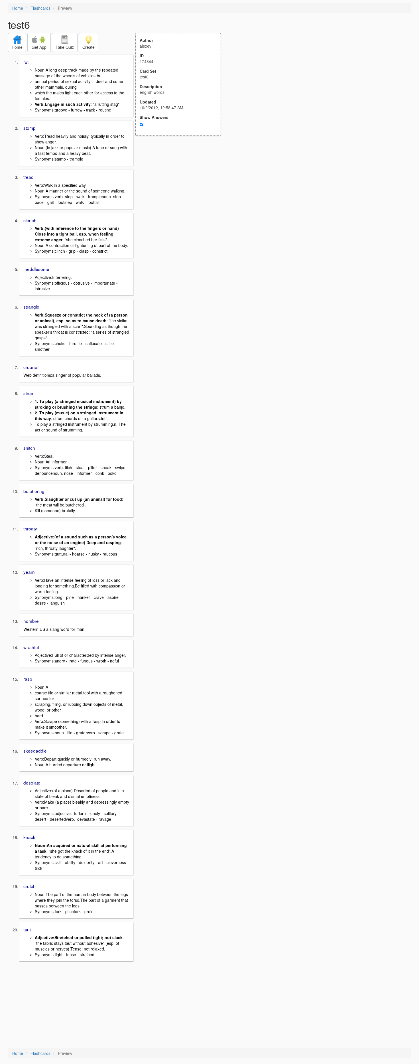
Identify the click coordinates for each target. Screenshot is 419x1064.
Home (17, 8)
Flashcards (40, 8)
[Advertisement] (181, 192)
